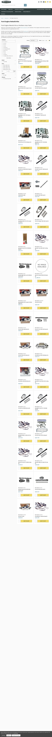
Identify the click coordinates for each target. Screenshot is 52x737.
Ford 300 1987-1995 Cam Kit (40, 195)
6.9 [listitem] (3, 51)
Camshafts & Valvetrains (19, 9)
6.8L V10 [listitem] (4, 50)
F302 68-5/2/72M (38, 302)
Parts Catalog (3, 9)
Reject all (9, 735)
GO (14, 71)
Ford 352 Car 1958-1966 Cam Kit (24, 408)
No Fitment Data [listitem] (6, 78)
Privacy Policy (15, 733)
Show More (8, 57)
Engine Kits (10, 9)
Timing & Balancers (26, 11)
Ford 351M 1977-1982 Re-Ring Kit (41, 516)
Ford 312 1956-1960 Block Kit (23, 329)
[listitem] (5, 65)
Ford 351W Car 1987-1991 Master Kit (41, 355)
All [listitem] (3, 75)
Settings (3, 735)
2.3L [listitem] (4, 43)
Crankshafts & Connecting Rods (7, 11)
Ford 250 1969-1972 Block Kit (23, 355)
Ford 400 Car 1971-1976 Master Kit (24, 142)
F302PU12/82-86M (21, 195)
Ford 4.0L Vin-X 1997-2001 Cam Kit (41, 329)
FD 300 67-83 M (21, 516)
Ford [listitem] (4, 61)
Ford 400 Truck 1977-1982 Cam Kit (41, 169)
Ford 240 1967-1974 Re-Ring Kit (41, 435)
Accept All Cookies (16, 735)
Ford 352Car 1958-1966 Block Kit (24, 381)
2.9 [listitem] (3, 46)
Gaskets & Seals (18, 11)
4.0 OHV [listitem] (4, 47)
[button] (44, 2)
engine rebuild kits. (24, 27)
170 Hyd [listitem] (4, 54)
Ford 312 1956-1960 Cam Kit (40, 489)
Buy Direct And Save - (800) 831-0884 (44, 9)
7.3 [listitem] (3, 53)
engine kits (26, 31)
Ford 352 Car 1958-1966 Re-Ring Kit (24, 169)
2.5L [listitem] (4, 44)
